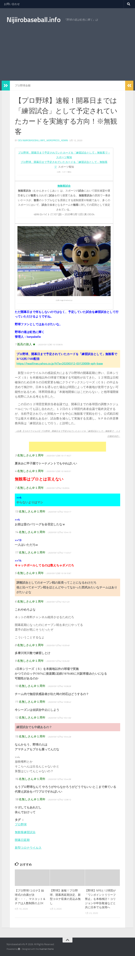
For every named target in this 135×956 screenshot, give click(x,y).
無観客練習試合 (25, 832)
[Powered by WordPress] (19, 949)
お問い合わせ (12, 4)
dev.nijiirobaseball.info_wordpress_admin (43, 140)
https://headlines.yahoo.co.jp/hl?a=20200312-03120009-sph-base (59, 363)
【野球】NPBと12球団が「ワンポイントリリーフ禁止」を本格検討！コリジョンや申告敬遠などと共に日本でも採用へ (100, 899)
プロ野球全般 (23, 85)
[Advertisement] (67, 56)
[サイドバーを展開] (6, 86)
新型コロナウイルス (28, 848)
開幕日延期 (22, 840)
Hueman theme (46, 949)
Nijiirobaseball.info (33, 20)
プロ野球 (21, 824)
